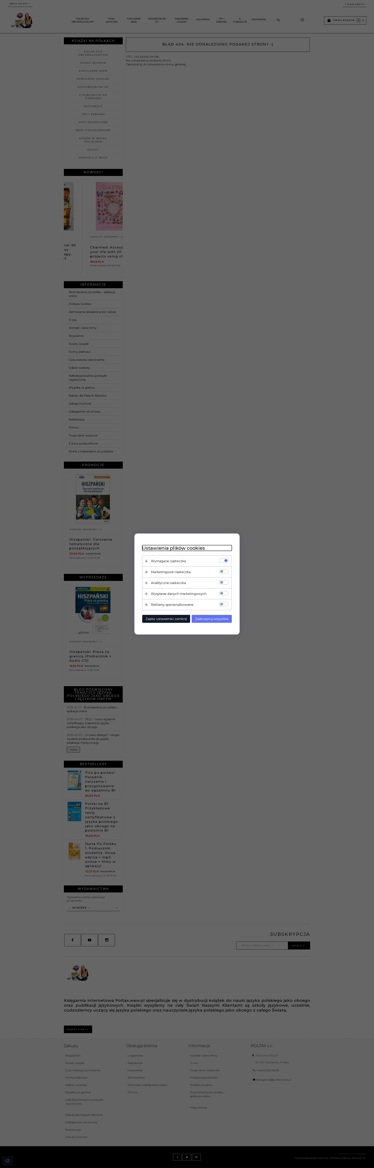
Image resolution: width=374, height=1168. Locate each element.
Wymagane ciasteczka (168, 561)
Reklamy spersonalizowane (172, 605)
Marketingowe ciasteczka (171, 572)
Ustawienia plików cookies (173, 548)
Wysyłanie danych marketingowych (178, 594)
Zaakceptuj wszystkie (211, 619)
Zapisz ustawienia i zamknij (166, 619)
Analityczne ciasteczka (168, 583)
